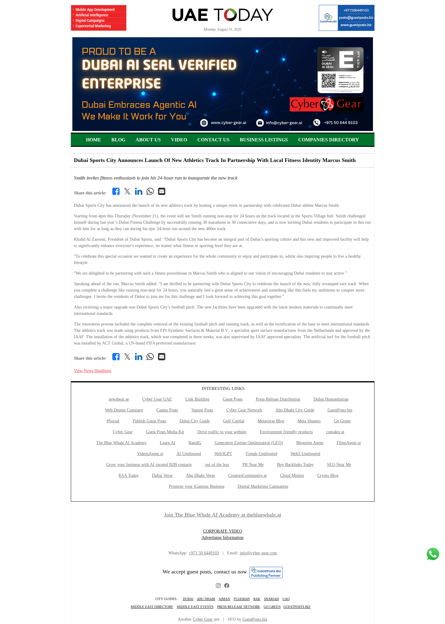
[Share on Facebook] (116, 191)
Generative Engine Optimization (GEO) (249, 443)
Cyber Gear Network (244, 410)
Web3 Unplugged (305, 453)
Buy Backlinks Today (295, 464)
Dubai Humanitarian (331, 399)
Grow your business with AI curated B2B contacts (149, 464)
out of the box (217, 464)
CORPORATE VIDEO (222, 531)
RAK (256, 599)
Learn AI (167, 443)
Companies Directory (328, 139)
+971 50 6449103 (204, 553)
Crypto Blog (327, 475)
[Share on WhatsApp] (150, 191)
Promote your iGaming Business (196, 486)
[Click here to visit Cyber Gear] (222, 129)
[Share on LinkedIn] (138, 191)
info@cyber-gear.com (258, 553)
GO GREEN (272, 607)
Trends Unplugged (261, 453)
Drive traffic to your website (221, 432)
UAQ (286, 599)
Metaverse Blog (271, 421)
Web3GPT (223, 453)
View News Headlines (92, 370)
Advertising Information (222, 537)
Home (93, 139)
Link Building (197, 399)
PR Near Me (253, 464)
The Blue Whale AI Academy (121, 443)
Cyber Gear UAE (157, 399)
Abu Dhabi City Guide (294, 410)
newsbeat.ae (119, 399)
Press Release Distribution (278, 399)
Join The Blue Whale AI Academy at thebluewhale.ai (222, 515)
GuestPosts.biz (340, 410)
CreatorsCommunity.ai (247, 475)
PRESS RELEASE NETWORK (238, 607)
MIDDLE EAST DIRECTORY (152, 607)
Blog (118, 139)
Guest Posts (232, 399)
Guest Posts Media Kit (165, 432)
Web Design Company (124, 410)
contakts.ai (335, 432)
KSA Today (129, 475)
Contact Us (213, 139)
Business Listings (264, 139)
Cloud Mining (292, 475)
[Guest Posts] (346, 18)
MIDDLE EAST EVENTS (195, 607)
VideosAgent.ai (150, 453)
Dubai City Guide (195, 421)
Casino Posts (167, 410)
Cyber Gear (123, 432)
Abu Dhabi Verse (200, 475)
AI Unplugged (188, 453)
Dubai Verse (162, 475)
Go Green (342, 421)
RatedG (195, 443)
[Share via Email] (161, 191)
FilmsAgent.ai (349, 443)
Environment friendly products (286, 432)
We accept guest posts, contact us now (205, 572)
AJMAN (224, 599)
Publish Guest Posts (149, 421)
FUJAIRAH (242, 599)
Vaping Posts (202, 410)
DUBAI (188, 599)
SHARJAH (271, 599)
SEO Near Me (339, 464)
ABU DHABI (206, 599)
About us (148, 139)
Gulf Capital (233, 421)
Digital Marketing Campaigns (263, 486)
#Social (113, 421)
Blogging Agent (309, 443)
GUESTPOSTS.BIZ (297, 607)
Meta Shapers (309, 421)
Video (179, 139)
